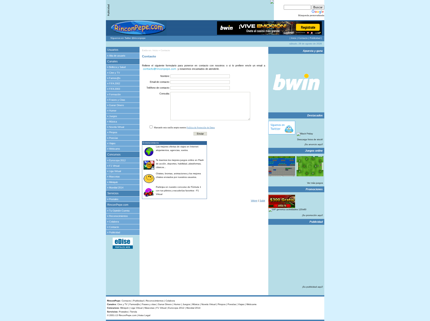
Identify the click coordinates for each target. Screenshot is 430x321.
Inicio (293, 38)
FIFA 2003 (114, 88)
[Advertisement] (237, 169)
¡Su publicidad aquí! (312, 287)
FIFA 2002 (114, 83)
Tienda (133, 311)
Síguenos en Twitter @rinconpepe (128, 38)
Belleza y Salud (117, 67)
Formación (115, 94)
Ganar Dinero (116, 105)
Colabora (114, 221)
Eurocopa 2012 (117, 160)
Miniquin (113, 182)
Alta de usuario (117, 55)
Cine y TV (114, 72)
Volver (254, 200)
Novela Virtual (116, 127)
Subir (262, 200)
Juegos (113, 116)
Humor (112, 110)
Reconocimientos (118, 216)
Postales (113, 199)
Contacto (303, 38)
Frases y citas (149, 304)
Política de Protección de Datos (201, 127)
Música (113, 121)
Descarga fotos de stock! (310, 139)
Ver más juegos (315, 183)
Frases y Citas (117, 99)
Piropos (113, 132)
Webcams (114, 148)
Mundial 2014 (116, 187)
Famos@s (114, 78)
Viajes (112, 143)
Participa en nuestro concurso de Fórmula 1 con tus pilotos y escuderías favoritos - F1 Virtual (178, 190)
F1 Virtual (114, 165)
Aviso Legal (144, 315)
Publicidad (315, 38)
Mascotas (114, 176)
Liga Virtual (115, 171)
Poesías (113, 138)
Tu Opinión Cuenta (119, 210)
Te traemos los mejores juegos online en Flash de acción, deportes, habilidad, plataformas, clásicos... (180, 163)
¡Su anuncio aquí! (313, 144)
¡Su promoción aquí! (312, 215)
